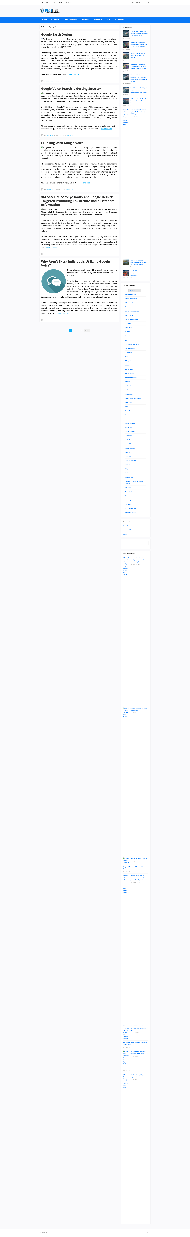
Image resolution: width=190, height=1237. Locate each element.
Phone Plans (128, 410)
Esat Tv (127, 340)
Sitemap (68, 2)
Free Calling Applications (132, 344)
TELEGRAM (85, 20)
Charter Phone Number (131, 319)
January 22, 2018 (60, 254)
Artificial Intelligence (131, 298)
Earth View (68, 81)
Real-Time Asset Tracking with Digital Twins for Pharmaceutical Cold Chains (139, 90)
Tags (139, 290)
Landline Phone (129, 386)
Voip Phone (128, 487)
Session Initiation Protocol (132, 444)
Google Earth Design (56, 34)
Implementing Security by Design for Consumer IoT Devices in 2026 (138, 55)
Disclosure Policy (57, 2)
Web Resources (129, 496)
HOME (45, 20)
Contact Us (45, 2)
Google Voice (69, 135)
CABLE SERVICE (55, 20)
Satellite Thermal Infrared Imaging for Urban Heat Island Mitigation (139, 273)
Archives (132, 290)
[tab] (125, 290)
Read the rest (74, 74)
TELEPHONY (98, 20)
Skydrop (127, 452)
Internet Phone (129, 369)
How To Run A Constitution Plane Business (134, 1068)
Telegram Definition (130, 460)
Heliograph (128, 361)
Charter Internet (129, 315)
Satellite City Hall (70, 254)
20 (81, 331)
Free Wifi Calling (130, 348)
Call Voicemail (71, 320)
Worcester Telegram (130, 512)
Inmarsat (127, 365)
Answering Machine (130, 294)
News (126, 406)
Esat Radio (128, 336)
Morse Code (128, 402)
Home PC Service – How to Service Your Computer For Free (138, 1028)
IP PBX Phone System (131, 377)
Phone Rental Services (131, 415)
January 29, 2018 (60, 189)
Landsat (127, 390)
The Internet (128, 473)
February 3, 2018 (60, 135)
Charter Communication (132, 307)
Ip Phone (127, 381)
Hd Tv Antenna (129, 356)
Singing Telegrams (130, 448)
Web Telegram (129, 500)
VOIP (108, 20)
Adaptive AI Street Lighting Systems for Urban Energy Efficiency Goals (138, 112)
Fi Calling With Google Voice (62, 143)
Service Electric (129, 440)
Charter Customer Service (132, 311)
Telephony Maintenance (131, 469)
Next (86, 331)
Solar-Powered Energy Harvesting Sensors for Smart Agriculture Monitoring (139, 262)
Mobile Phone (129, 394)
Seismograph (128, 435)
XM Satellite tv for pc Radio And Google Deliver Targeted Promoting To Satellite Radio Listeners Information (77, 201)
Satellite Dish (128, 427)
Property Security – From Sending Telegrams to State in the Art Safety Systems (139, 560)
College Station (129, 327)
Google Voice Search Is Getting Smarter (71, 88)
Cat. (126, 290)
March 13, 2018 (60, 81)
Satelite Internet (129, 419)
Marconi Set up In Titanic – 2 (139, 858)
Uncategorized (129, 477)
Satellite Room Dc (130, 431)
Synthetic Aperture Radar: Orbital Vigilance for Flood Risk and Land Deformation (138, 66)
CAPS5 (46, 1233)
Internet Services (129, 373)
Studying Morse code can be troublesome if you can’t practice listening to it (138, 878)
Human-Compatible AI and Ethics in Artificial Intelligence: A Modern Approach (139, 33)
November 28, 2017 (61, 320)
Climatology (128, 323)
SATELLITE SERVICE (71, 20)
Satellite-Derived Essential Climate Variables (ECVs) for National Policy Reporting (139, 44)
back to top (146, 1233)
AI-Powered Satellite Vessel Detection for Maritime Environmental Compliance (138, 101)
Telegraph (128, 464)
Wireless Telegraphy (130, 508)
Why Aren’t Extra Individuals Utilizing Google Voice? (75, 263)
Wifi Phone (128, 504)
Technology (119, 20)
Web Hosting (128, 491)
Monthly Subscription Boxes (133, 398)
